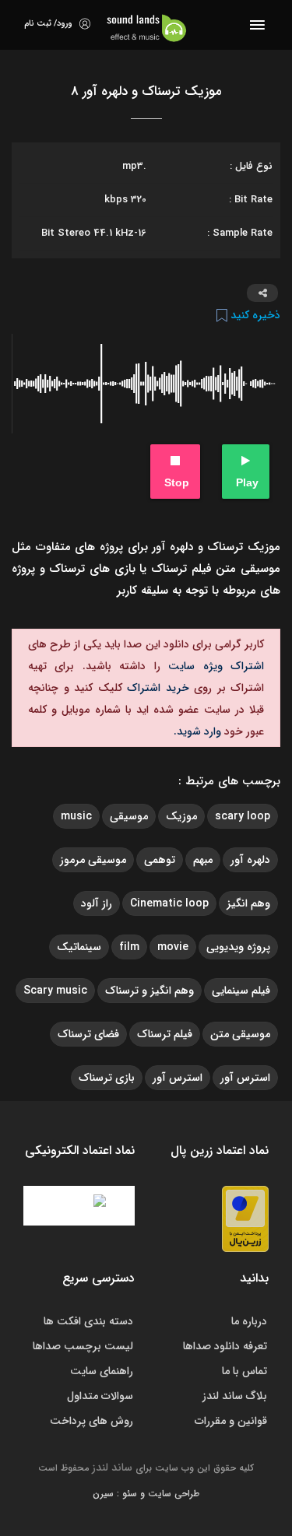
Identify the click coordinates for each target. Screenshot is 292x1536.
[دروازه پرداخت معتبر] (245, 1217)
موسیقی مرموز (93, 859)
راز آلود (96, 903)
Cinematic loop (169, 903)
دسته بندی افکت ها (88, 1321)
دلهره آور (250, 859)
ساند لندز (112, 1467)
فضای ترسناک (88, 1034)
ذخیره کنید (253, 315)
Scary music (55, 990)
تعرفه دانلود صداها (225, 1346)
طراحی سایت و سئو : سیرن (146, 1493)
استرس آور (245, 1077)
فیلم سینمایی (241, 990)
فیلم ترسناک (164, 1034)
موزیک (181, 816)
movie (172, 947)
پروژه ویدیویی (238, 947)
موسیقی (129, 816)
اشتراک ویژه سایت (212, 666)
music (76, 816)
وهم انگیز (248, 903)
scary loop (242, 816)
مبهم (203, 859)
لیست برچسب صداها (83, 1346)
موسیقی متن (240, 1034)
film (129, 947)
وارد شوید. (197, 731)
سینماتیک (79, 947)
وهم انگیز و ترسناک (149, 990)
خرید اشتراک (155, 687)
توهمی (159, 859)
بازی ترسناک (107, 1077)
